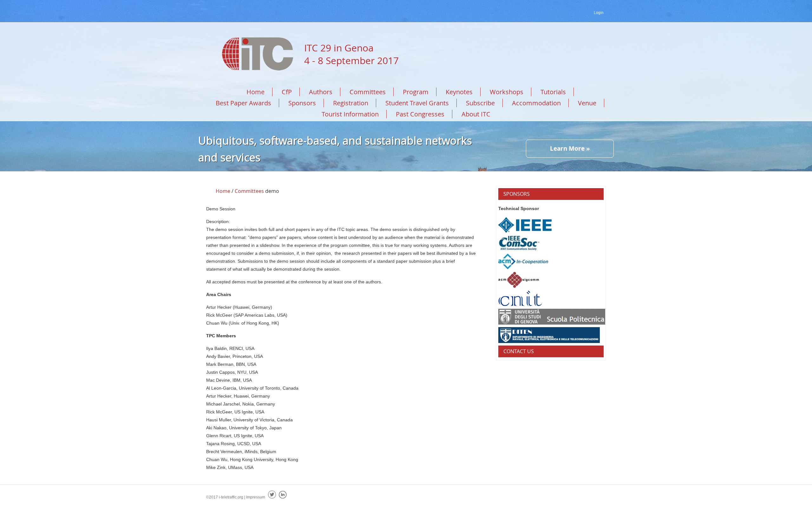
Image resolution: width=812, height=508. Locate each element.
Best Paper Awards (243, 103)
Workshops (506, 92)
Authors (320, 92)
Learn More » (570, 148)
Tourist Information (350, 114)
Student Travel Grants (417, 103)
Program (416, 92)
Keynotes (459, 92)
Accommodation (536, 103)
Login (599, 12)
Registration (350, 103)
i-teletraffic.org (231, 497)
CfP (287, 92)
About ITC (476, 114)
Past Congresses (420, 114)
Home (255, 92)
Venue (587, 103)
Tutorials (553, 92)
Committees (368, 92)
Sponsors (302, 103)
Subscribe (480, 103)
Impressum (255, 497)
